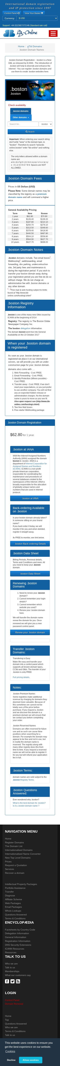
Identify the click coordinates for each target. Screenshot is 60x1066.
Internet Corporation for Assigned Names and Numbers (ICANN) (30, 466)
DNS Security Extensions (18, 945)
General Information (15, 937)
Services (9, 869)
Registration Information (17, 941)
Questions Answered (16, 914)
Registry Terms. (23, 780)
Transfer (9, 891)
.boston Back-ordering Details (30, 543)
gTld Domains (34, 46)
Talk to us (10, 967)
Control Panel (12, 1000)
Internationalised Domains (18, 850)
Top (7, 1019)
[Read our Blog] (18, 981)
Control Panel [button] (10, 13)
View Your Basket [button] (33, 13)
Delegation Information (17, 933)
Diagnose (10, 895)
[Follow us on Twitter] (12, 981)
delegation (25, 328)
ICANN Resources (14, 948)
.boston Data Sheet (30, 573)
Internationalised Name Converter (23, 853)
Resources (10, 952)
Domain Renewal (14, 1003)
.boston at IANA (30, 498)
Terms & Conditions (15, 918)
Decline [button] (11, 1060)
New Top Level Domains (17, 857)
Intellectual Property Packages (21, 884)
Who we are (11, 963)
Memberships (12, 971)
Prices (8, 861)
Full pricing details (21, 677)
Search (31, 132)
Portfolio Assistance (15, 888)
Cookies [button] (10, 1051)
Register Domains (14, 842)
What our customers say (18, 975)
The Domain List (13, 846)
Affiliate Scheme (13, 899)
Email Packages (13, 907)
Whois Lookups (13, 910)
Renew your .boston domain (30, 632)
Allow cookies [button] (31, 1060)
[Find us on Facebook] (7, 981)
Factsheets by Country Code (20, 929)
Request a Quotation (16, 865)
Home (21, 46)
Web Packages (13, 903)
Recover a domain (14, 873)
